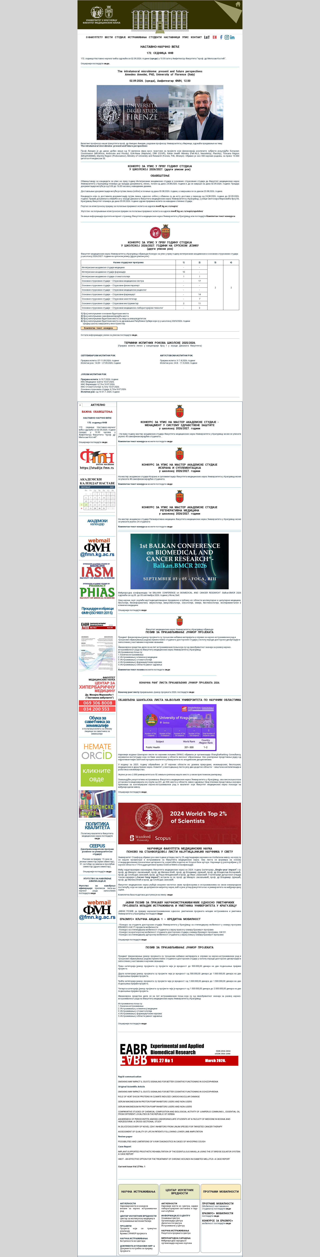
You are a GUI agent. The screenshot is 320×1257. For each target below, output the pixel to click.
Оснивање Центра (170, 1218)
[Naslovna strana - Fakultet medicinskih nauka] (160, 17)
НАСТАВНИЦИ (172, 37)
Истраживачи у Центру (173, 1225)
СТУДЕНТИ (155, 37)
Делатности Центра (171, 1223)
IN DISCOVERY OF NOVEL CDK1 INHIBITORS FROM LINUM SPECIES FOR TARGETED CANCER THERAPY (170, 1126)
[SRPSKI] (207, 37)
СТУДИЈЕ (120, 37)
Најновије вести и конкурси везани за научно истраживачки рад (138, 1208)
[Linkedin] (232, 37)
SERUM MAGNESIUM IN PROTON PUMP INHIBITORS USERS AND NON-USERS (155, 1101)
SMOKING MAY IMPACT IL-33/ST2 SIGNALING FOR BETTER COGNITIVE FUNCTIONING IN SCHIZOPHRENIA (168, 1081)
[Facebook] (221, 37)
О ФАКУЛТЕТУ (94, 37)
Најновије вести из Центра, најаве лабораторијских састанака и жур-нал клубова (179, 1208)
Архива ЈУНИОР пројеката (133, 1233)
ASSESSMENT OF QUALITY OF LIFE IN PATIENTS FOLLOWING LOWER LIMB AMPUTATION (160, 1131)
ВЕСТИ (109, 37)
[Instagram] (227, 37)
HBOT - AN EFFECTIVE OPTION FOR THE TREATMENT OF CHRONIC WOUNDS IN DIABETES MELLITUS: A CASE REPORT (174, 1159)
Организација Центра (172, 1220)
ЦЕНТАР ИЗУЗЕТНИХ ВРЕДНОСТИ (180, 1192)
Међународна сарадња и (173, 1240)
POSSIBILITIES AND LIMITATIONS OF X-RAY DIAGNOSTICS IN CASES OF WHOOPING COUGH (162, 1141)
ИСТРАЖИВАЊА (137, 37)
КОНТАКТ (196, 37)
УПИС (185, 37)
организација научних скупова (176, 1243)
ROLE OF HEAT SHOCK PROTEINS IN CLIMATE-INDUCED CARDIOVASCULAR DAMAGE (159, 1096)
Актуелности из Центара (132, 1241)
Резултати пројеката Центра (175, 1233)
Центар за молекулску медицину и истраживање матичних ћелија (137, 1219)
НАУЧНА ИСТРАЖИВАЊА (138, 1191)
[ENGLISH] (215, 37)
